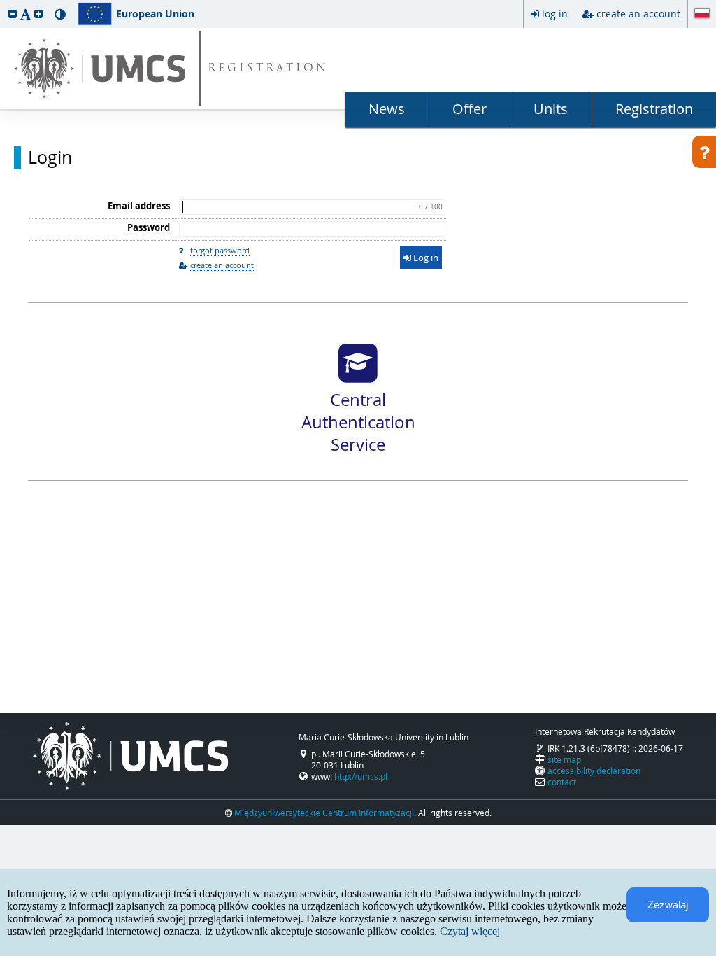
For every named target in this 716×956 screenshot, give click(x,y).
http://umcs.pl (360, 776)
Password (148, 227)
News (386, 108)
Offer (469, 108)
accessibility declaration (593, 770)
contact (561, 781)
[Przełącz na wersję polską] (702, 14)
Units (551, 108)
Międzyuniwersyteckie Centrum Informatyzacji (324, 812)
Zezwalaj (667, 905)
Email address (139, 205)
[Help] (704, 152)
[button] (12, 13)
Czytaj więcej (470, 931)
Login (50, 157)
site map (564, 759)
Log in (424, 257)
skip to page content (3, 3)
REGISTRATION (268, 69)
